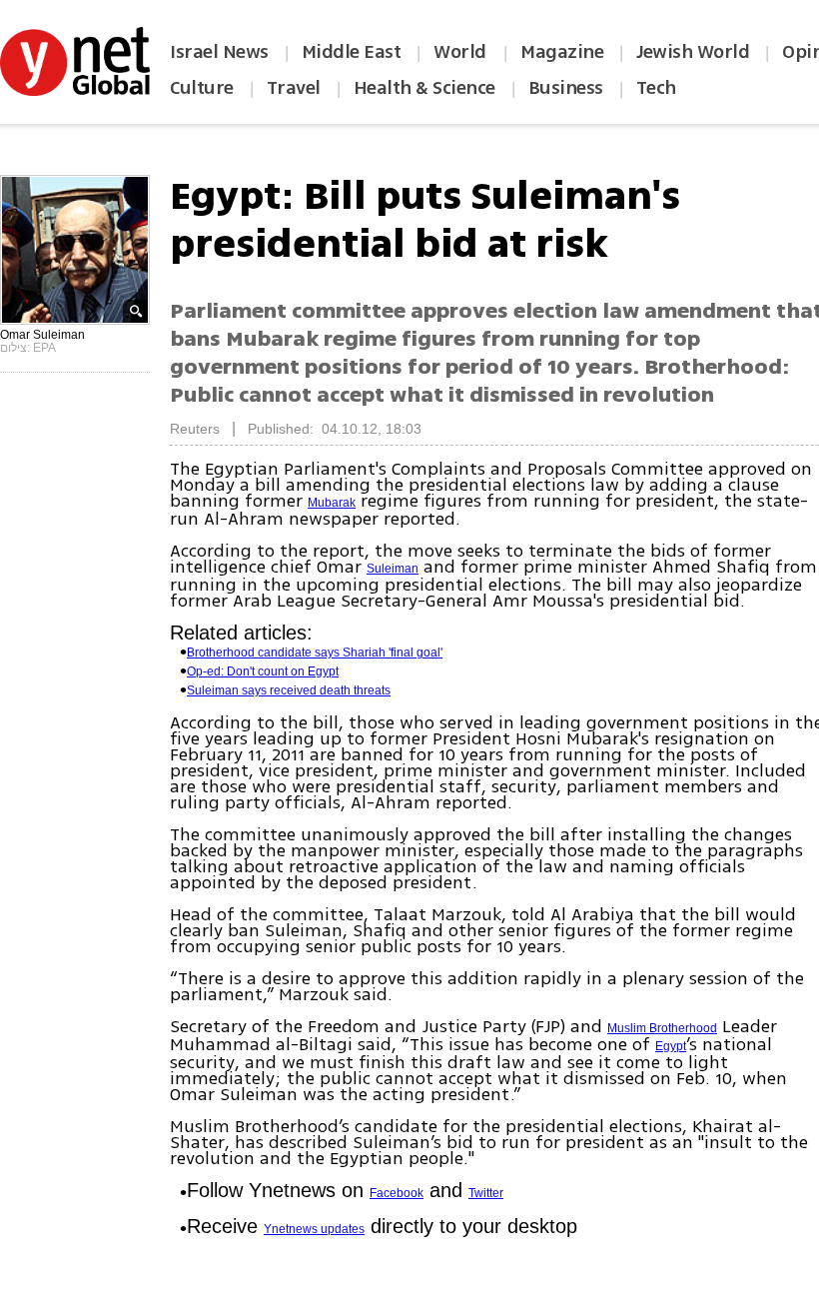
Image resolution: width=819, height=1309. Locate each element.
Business (565, 88)
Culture (202, 88)
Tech (656, 88)
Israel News (219, 52)
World (461, 52)
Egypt (670, 1046)
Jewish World (692, 52)
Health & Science (424, 88)
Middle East (352, 52)
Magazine (561, 52)
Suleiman (392, 569)
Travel (294, 88)
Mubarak (332, 503)
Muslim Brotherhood (662, 1028)
